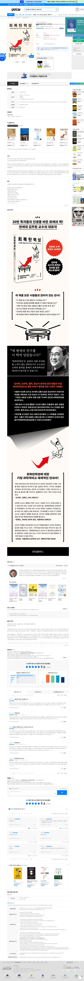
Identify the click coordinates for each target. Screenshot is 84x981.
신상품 (20, 14)
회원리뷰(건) (48, 28)
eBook (12, 17)
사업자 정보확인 (38, 969)
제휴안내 (38, 962)
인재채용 (8, 962)
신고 (26, 700)
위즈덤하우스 (42, 26)
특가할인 (76, 14)
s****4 (17, 744)
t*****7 (63, 855)
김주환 (37, 26)
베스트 (16, 14)
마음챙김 (74, 172)
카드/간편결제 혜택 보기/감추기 (55, 44)
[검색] (57, 9)
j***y (74, 183)
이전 (11, 695)
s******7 (17, 700)
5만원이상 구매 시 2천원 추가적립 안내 (56, 39)
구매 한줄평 (54, 813)
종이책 (38, 54)
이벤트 (23, 14)
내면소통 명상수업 (51, 598)
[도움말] (40, 37)
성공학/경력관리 (25, 17)
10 (28, 695)
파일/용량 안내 (28, 104)
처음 (10, 695)
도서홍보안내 (29, 962)
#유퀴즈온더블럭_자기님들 (12, 125)
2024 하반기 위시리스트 (77, 197)
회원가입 (72, 4)
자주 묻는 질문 (72, 970)
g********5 (30, 842)
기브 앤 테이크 (43, 880)
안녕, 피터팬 (22, 142)
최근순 (58, 695)
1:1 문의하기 (66, 970)
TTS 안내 (23, 97)
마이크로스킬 (79, 112)
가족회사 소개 (77, 962)
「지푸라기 (44, 64)
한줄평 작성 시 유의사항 (66, 788)
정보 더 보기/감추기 (44, 28)
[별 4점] (13, 788)
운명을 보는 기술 (10, 142)
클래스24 (45, 14)
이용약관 (11, 962)
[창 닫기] (51, 58)
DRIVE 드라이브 (32, 598)
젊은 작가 (60, 14)
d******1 (18, 760)
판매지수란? (58, 28)
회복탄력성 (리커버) (63, 142)
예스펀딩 (41, 14)
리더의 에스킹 (79, 159)
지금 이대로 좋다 (50, 142)
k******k (62, 842)
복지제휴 (42, 962)
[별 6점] (15, 788)
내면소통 (35, 142)
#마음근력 (21, 125)
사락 (38, 14)
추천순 (62, 695)
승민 (73, 185)
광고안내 (34, 962)
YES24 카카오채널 (67, 962)
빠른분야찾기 (10, 14)
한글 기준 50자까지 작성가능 (15, 791)
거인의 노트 (56, 880)
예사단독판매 (65, 14)
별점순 (65, 695)
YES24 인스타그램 (72, 962)
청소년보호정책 (23, 962)
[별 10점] (18, 788)
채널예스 (34, 14)
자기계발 (17, 17)
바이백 (26, 14)
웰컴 (8, 17)
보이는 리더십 (79, 152)
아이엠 (20, 598)
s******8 (62, 828)
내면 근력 (79, 98)
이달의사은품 (71, 14)
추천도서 (80, 14)
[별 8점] (16, 788)
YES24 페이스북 (69, 962)
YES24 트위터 (70, 962)
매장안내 (30, 14)
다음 (30, 695)
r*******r (18, 714)
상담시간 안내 (78, 970)
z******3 (17, 728)
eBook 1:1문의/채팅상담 (75, 968)
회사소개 (4, 962)
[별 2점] (12, 788)
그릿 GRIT (60, 598)
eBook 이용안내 (80, 48)
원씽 (14, 880)
